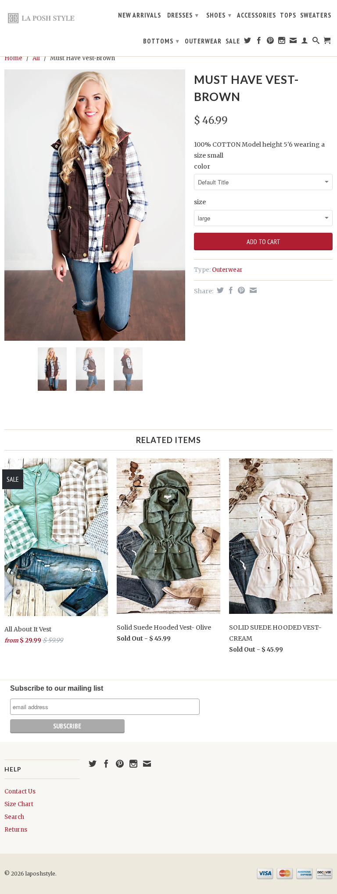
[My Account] (304, 42)
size (200, 202)
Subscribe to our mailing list (56, 688)
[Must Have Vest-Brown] (94, 205)
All (36, 58)
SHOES (219, 15)
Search (14, 817)
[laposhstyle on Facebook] (259, 42)
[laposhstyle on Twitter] (247, 42)
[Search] (316, 42)
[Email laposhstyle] (293, 42)
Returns (15, 829)
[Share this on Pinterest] (240, 290)
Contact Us (20, 791)
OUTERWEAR (203, 41)
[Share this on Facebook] (229, 290)
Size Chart (18, 804)
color (202, 166)
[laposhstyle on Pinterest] (270, 42)
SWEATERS (315, 15)
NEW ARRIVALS (139, 15)
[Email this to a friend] (252, 290)
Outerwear (227, 270)
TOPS (288, 15)
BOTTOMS (161, 41)
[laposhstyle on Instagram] (282, 42)
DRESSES (183, 15)
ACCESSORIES (256, 15)
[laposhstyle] (42, 18)
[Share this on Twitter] (219, 290)
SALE (233, 41)
